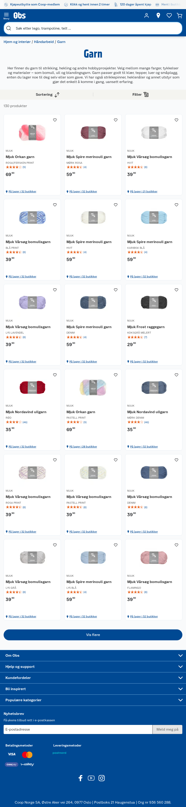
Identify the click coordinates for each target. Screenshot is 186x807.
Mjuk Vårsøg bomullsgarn (149, 157)
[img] (32, 167)
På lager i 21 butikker (143, 191)
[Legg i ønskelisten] (55, 120)
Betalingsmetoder (19, 745)
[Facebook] (80, 778)
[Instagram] (101, 778)
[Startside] (76, 15)
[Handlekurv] (179, 15)
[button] (93, 634)
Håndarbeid (44, 42)
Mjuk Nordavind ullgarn (26, 412)
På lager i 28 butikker (83, 446)
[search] (8, 28)
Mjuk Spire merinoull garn (89, 157)
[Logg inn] (146, 15)
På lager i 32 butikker (22, 191)
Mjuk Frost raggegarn (146, 327)
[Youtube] (91, 778)
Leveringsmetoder (67, 745)
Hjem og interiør (17, 42)
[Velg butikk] (158, 15)
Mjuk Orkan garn (20, 157)
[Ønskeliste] (169, 15)
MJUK (9, 150)
